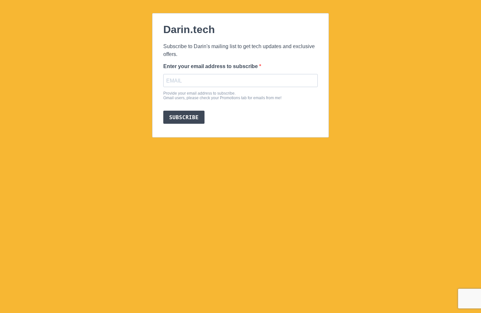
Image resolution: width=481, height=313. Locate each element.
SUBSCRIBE (184, 117)
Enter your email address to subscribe (211, 66)
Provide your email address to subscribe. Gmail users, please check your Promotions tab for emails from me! (222, 95)
